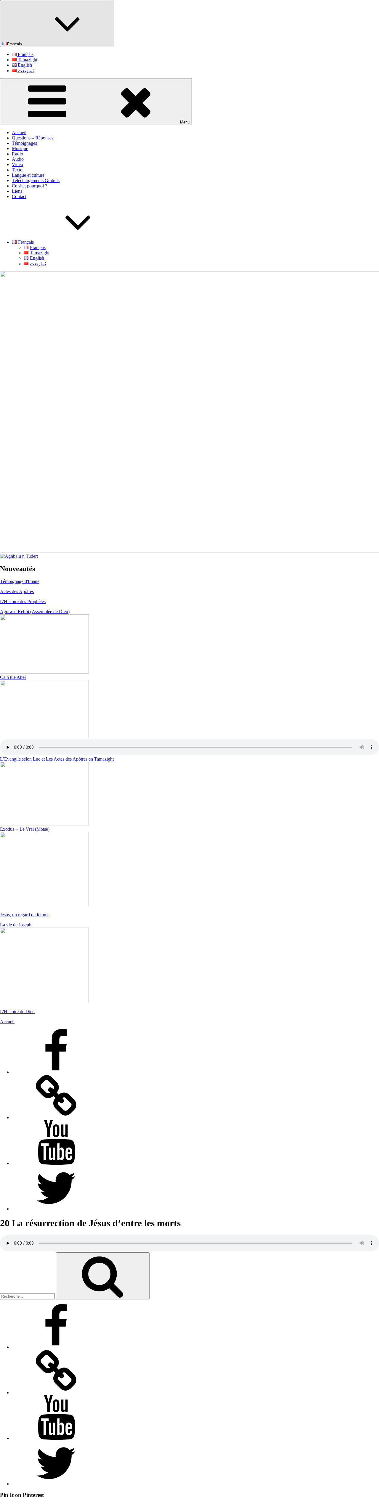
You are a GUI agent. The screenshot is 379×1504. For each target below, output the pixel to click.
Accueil (19, 132)
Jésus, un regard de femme (24, 914)
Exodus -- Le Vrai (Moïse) (24, 829)
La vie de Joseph (15, 924)
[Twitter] (56, 1208)
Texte (17, 169)
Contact (19, 196)
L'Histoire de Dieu (17, 1011)
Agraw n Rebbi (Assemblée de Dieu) (35, 611)
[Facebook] (56, 1071)
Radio (17, 153)
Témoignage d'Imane (19, 581)
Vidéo (17, 164)
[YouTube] (56, 1163)
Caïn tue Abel (13, 677)
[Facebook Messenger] (56, 1117)
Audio (18, 159)
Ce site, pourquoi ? (29, 185)
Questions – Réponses (32, 137)
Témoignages (24, 143)
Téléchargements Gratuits (36, 180)
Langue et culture (28, 175)
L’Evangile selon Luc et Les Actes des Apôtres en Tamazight (57, 758)
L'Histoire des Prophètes (23, 601)
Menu (185, 122)
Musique (20, 148)
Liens (17, 191)
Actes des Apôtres (17, 591)
